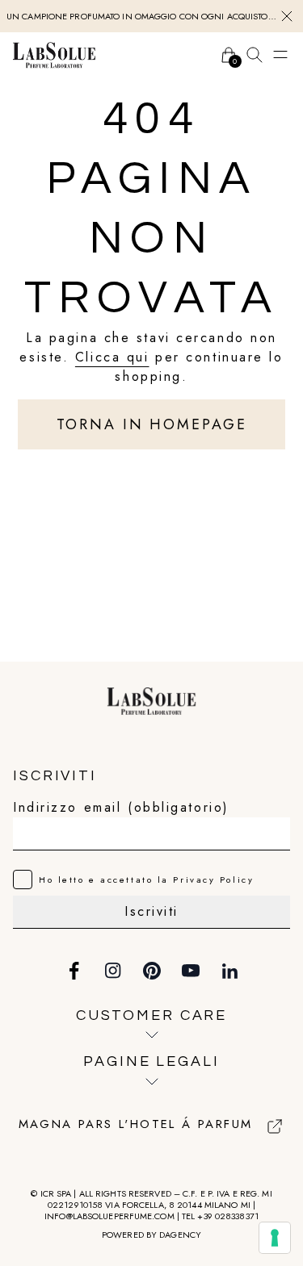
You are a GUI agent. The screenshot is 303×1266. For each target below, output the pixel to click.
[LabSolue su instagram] (113, 970)
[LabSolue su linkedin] (229, 970)
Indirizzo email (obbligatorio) (121, 807)
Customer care (151, 1015)
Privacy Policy (213, 879)
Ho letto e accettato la (146, 879)
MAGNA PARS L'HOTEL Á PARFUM (136, 1125)
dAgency (180, 1234)
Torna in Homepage (152, 424)
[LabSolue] (54, 54)
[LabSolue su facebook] (74, 970)
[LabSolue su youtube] (190, 970)
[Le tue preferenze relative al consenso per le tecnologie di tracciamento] (274, 1237)
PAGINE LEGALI (151, 1061)
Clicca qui (112, 357)
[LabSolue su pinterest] (152, 970)
